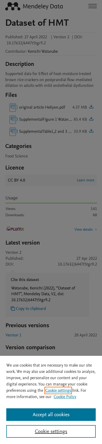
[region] (51, 399)
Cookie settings (58, 390)
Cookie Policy (65, 397)
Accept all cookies (51, 414)
